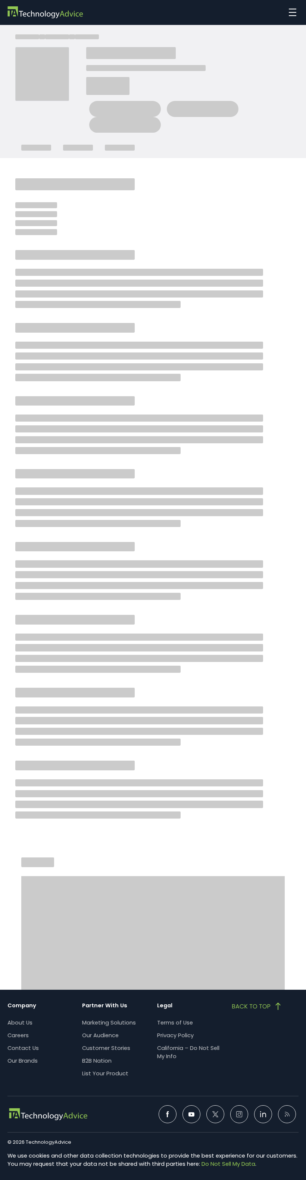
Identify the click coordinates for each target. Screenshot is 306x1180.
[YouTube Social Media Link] (191, 1114)
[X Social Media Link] (215, 1114)
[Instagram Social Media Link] (239, 1114)
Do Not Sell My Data (228, 1164)
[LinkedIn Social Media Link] (263, 1114)
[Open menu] (290, 12)
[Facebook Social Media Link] (168, 1114)
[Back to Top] (257, 1006)
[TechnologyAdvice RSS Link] (287, 1114)
